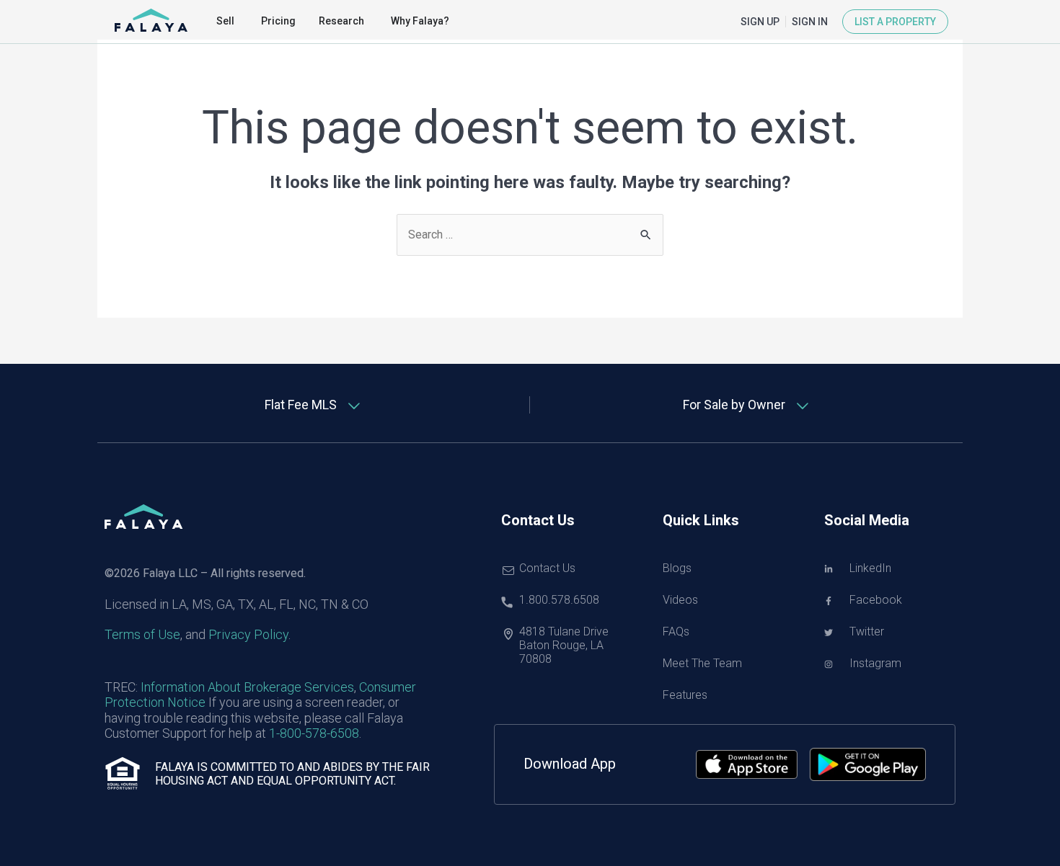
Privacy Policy (248, 634)
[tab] (313, 405)
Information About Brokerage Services (247, 687)
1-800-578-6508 (314, 733)
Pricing (278, 21)
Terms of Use (142, 634)
